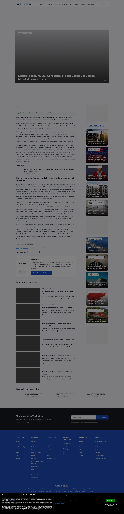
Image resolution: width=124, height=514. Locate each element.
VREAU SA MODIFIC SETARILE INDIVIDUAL (110, 505)
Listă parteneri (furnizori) (59, 503)
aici (16, 507)
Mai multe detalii (12, 500)
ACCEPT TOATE (110, 500)
